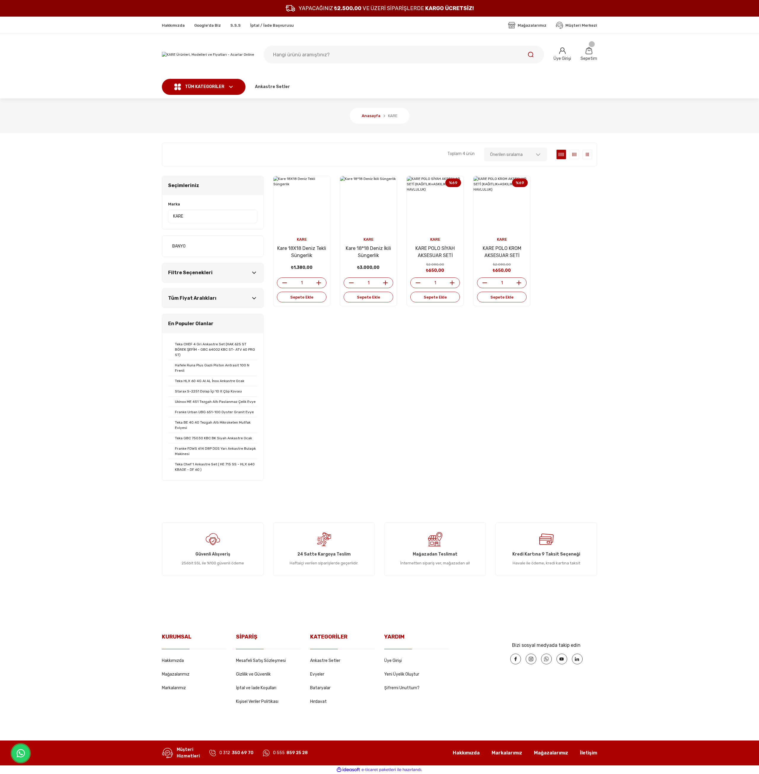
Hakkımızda (173, 660)
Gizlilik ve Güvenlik (253, 674)
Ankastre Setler (325, 660)
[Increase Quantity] (321, 282)
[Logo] (208, 55)
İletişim (588, 753)
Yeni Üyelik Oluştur (401, 674)
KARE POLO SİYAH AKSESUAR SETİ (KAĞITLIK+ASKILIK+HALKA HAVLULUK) (435, 252)
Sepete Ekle (301, 297)
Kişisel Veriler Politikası (257, 701)
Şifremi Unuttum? (402, 687)
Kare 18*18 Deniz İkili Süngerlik (368, 251)
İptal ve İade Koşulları (256, 687)
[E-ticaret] (378, 770)
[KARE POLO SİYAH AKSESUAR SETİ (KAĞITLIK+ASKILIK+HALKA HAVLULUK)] (435, 204)
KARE (393, 116)
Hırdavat (318, 701)
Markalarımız (174, 687)
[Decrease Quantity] (282, 282)
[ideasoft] (348, 770)
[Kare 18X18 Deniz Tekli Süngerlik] (301, 204)
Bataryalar (320, 687)
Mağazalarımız (175, 674)
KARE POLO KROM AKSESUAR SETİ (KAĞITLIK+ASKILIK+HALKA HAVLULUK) (502, 252)
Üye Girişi (393, 660)
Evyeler (317, 674)
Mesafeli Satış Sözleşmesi (261, 660)
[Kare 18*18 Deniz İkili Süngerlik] (368, 204)
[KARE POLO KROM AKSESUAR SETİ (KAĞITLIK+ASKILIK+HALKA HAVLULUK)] (501, 204)
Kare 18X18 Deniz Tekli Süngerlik (301, 251)
